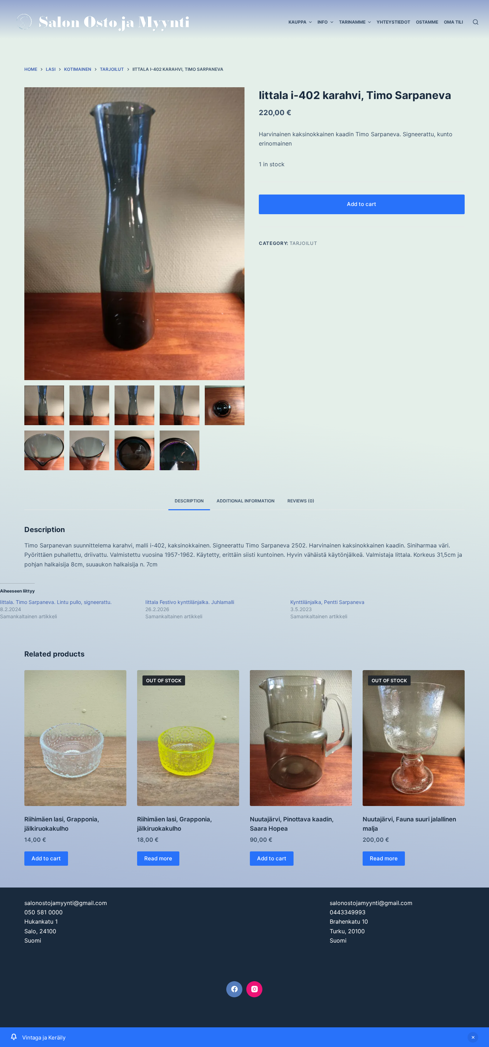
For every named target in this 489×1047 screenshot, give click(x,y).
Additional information (246, 500)
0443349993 (347, 912)
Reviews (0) (300, 500)
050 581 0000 (43, 912)
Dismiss (473, 1037)
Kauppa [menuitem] (297, 22)
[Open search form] (475, 22)
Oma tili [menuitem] (453, 22)
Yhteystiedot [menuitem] (393, 22)
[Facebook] (234, 989)
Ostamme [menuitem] (427, 22)
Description (189, 500)
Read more (158, 858)
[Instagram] (254, 989)
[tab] (189, 501)
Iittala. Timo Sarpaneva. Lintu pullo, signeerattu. (56, 602)
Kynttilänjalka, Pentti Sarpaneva (327, 602)
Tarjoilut (303, 243)
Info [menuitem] (323, 22)
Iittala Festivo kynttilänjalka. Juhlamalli (189, 602)
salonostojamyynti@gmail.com (65, 902)
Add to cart (361, 204)
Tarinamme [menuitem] (352, 22)
